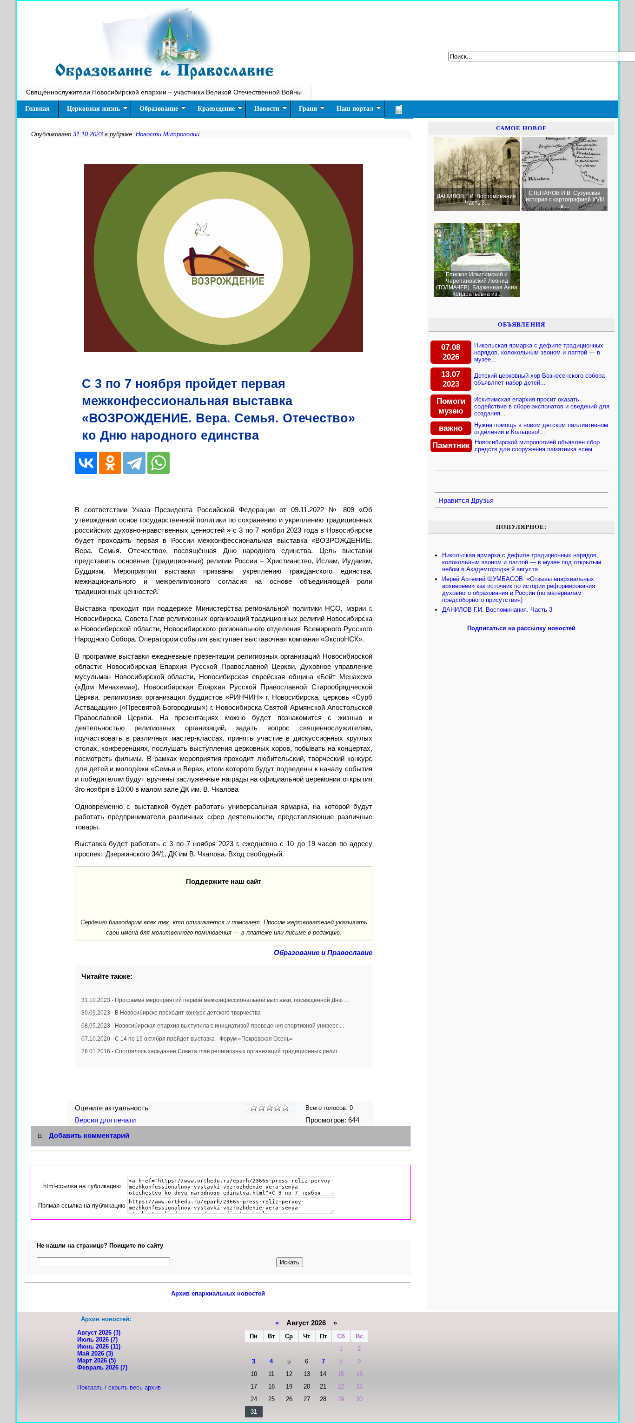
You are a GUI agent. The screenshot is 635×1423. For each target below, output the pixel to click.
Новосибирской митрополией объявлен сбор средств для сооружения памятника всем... (537, 446)
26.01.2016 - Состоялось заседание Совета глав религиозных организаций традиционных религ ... (212, 1051)
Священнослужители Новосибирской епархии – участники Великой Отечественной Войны (164, 92)
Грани (308, 108)
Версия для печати (106, 1120)
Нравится (453, 500)
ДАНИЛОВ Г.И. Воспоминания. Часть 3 (497, 609)
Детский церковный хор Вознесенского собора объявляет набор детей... (539, 379)
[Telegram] (134, 463)
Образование (158, 108)
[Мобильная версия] (398, 109)
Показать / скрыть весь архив (119, 1387)
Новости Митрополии (167, 134)
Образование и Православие (323, 952)
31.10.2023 (88, 134)
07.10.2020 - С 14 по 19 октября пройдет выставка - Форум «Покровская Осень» (187, 1039)
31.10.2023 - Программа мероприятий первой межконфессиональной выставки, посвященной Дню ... (214, 1000)
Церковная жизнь (93, 108)
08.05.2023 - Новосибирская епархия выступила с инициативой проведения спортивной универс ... (212, 1025)
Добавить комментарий (89, 1136)
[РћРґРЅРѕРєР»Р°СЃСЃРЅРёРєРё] (110, 463)
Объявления (521, 324)
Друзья (482, 500)
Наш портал (355, 108)
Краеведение (216, 108)
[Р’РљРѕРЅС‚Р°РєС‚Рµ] (86, 463)
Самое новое (521, 128)
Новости (266, 108)
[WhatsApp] (158, 463)
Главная (37, 108)
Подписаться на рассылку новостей (521, 628)
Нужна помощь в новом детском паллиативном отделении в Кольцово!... (541, 428)
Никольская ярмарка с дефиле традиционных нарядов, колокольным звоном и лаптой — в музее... (538, 352)
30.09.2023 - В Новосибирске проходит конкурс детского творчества (171, 1012)
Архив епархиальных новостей (218, 1293)
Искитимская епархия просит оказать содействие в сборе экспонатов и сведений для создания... (541, 406)
